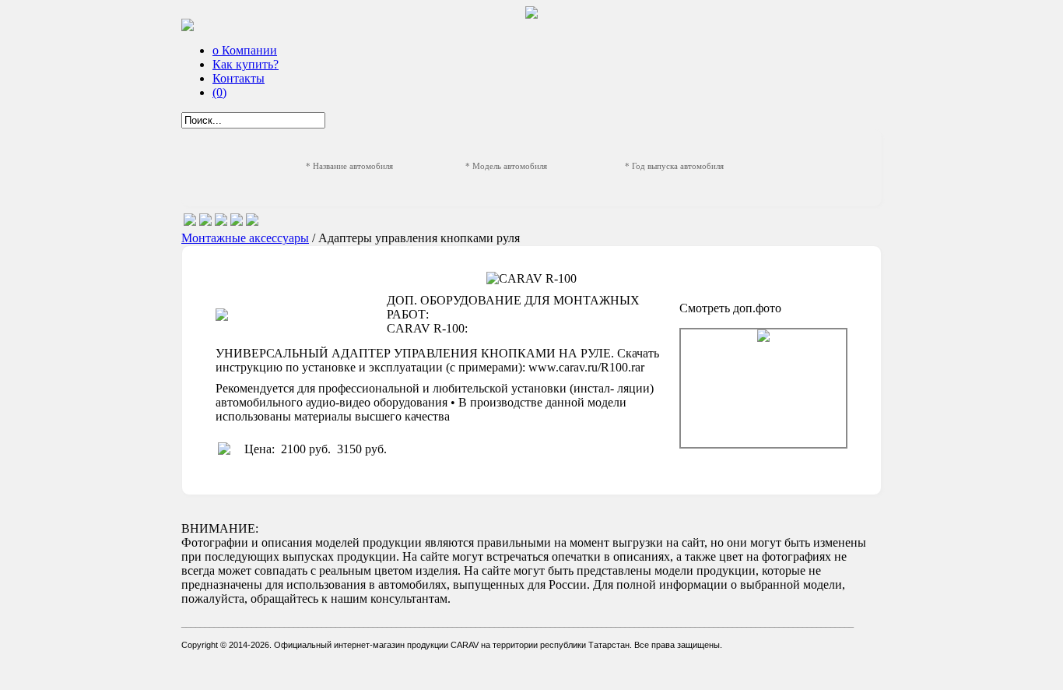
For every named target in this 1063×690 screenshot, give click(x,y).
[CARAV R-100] (763, 388)
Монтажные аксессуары (245, 238)
